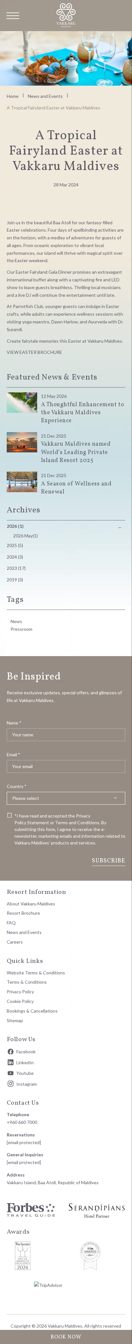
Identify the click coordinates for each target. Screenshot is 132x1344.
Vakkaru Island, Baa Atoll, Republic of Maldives (53, 1182)
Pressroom (21, 629)
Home (13, 96)
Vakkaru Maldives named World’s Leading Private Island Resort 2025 (76, 452)
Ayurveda (97, 321)
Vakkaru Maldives (104, 341)
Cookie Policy (20, 1001)
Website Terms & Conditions (36, 972)
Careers (15, 942)
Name (14, 722)
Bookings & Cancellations (32, 1011)
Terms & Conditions (27, 982)
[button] (12, 15)
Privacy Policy (20, 991)
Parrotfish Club (28, 306)
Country (17, 786)
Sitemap (15, 1020)
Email (13, 754)
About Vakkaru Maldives (31, 903)
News (16, 621)
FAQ (11, 922)
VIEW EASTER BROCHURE (34, 352)
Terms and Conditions (77, 822)
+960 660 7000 (22, 1122)
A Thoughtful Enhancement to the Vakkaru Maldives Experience (82, 413)
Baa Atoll (62, 222)
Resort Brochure (23, 913)
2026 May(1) (25, 535)
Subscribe (108, 861)
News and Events (45, 96)
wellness (86, 314)
